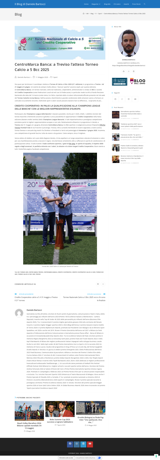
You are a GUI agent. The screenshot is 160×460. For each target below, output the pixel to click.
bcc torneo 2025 (23, 272)
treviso (38, 274)
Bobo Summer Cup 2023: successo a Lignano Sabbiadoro (60, 420)
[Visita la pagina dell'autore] (19, 313)
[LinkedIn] (133, 71)
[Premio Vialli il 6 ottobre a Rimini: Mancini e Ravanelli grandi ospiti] (115, 148)
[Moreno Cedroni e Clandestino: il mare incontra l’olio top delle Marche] (115, 159)
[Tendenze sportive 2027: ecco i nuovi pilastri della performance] (115, 126)
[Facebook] (123, 71)
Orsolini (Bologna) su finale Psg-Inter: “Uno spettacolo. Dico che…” (91, 420)
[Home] (83, 14)
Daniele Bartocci (24, 77)
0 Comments (135, 118)
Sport (55, 77)
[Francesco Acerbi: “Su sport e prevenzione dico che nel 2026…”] (115, 137)
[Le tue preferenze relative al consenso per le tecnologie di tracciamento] (156, 456)
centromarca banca (50, 272)
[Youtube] (135, 99)
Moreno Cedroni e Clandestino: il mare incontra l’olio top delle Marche (132, 158)
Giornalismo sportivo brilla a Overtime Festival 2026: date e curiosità (131, 113)
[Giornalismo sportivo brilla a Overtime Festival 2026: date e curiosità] (115, 114)
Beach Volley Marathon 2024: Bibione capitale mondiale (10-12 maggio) (29, 425)
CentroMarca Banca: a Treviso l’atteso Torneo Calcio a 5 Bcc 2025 (124, 14)
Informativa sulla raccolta (66, 457)
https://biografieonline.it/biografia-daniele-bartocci (128, 65)
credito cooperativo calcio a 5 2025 (83, 272)
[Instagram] (128, 71)
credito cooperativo (65, 272)
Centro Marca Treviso (36, 272)
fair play (72, 144)
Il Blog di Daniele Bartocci (30, 4)
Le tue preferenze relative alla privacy (85, 457)
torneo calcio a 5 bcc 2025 (26, 274)
